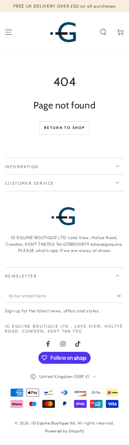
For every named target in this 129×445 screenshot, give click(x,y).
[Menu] (8, 32)
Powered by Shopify (64, 430)
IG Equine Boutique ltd (53, 422)
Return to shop (64, 127)
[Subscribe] (120, 296)
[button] (103, 32)
